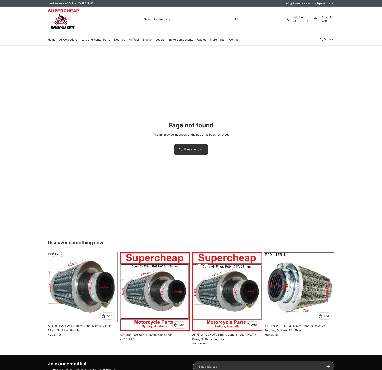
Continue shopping (191, 149)
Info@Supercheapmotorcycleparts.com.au (310, 3)
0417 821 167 (86, 3)
